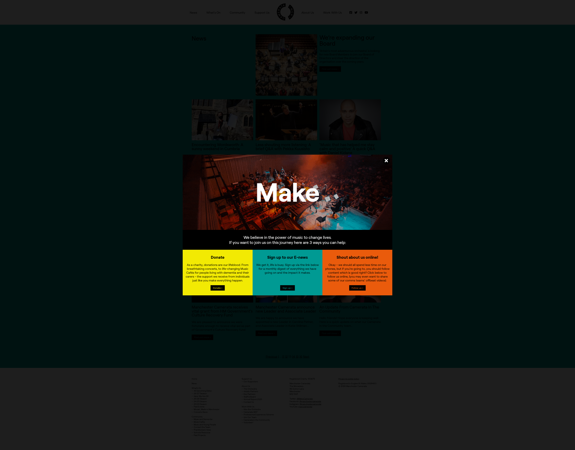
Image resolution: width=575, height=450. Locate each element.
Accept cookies (262, 227)
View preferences (312, 227)
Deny (287, 227)
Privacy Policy (280, 234)
